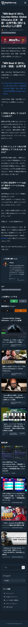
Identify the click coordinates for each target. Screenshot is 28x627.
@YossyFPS (20, 280)
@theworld (4, 238)
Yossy (11, 263)
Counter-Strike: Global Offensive (8, 32)
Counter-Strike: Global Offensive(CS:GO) (11, 289)
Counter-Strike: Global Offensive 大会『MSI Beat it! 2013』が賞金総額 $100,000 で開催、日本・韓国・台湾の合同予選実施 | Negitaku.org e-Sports (14, 88)
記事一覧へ (12, 279)
